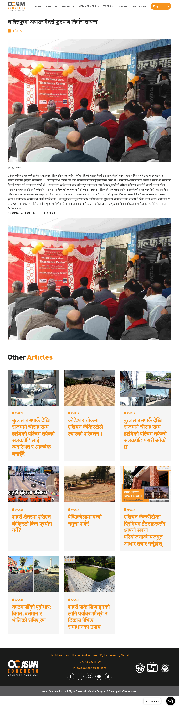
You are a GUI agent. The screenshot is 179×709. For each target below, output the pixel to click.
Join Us (122, 6)
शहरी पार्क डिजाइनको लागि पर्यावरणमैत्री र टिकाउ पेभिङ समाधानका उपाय (89, 616)
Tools (107, 6)
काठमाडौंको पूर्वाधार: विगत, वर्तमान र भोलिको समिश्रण (31, 613)
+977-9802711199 (89, 662)
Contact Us (138, 6)
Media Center (87, 6)
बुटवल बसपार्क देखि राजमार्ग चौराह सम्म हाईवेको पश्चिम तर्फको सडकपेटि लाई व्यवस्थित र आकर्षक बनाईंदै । (33, 437)
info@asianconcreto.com (89, 668)
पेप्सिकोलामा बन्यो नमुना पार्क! (85, 519)
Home (38, 6)
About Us (52, 6)
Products (68, 6)
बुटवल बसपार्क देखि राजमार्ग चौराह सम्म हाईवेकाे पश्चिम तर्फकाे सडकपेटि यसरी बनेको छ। (145, 433)
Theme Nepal (130, 691)
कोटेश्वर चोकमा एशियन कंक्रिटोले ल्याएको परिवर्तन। (85, 427)
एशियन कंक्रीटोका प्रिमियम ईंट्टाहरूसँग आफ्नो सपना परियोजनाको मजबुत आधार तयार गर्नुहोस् (144, 530)
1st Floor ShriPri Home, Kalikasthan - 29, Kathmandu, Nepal (90, 655)
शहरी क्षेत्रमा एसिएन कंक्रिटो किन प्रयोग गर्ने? (32, 523)
